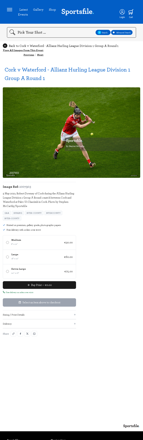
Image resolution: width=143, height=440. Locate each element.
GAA (7, 213)
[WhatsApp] (34, 333)
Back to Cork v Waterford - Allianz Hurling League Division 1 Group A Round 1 (64, 46)
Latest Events (23, 11)
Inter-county (12, 218)
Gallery (38, 9)
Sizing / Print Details (14, 314)
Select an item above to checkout (41, 302)
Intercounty (53, 213)
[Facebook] (20, 333)
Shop (52, 9)
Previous (29, 54)
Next (40, 54)
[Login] (122, 11)
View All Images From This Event (23, 50)
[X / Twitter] (27, 333)
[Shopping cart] (131, 11)
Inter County (34, 213)
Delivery (7, 323)
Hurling (18, 213)
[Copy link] (13, 333)
